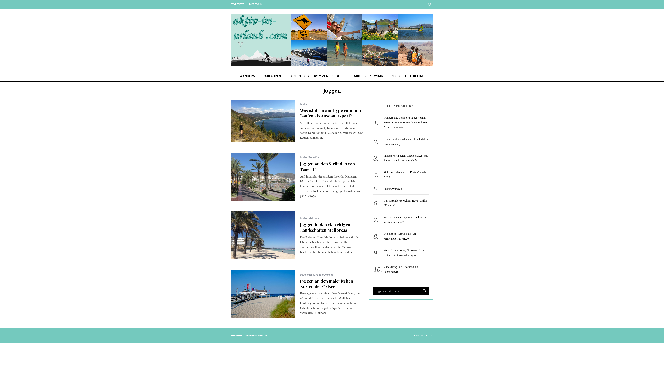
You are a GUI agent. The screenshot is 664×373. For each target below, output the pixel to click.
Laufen (304, 104)
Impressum (255, 4)
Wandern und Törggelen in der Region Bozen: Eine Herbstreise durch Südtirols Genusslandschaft (405, 122)
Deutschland (307, 274)
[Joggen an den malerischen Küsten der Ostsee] (263, 294)
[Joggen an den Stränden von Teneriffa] (263, 177)
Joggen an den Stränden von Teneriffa (327, 166)
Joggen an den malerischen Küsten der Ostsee (326, 283)
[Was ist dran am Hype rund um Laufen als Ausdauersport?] (263, 121)
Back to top (421, 335)
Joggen (319, 274)
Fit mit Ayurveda (393, 188)
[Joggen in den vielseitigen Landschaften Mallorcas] (263, 235)
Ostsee (329, 274)
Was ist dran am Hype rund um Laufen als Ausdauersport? (330, 113)
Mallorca (314, 218)
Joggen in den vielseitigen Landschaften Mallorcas (325, 227)
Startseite (237, 4)
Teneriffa (314, 157)
